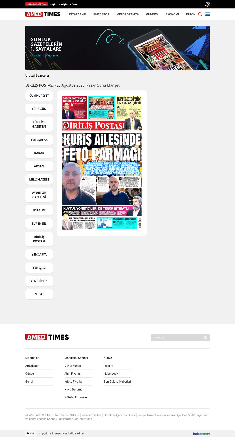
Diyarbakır (32, 358)
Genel (29, 381)
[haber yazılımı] (201, 433)
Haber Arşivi (111, 373)
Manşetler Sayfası (76, 358)
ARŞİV (53, 4)
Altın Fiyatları (73, 373)
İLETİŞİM (63, 4)
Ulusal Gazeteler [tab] (37, 76)
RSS (31, 433)
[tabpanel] (117, 192)
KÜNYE (73, 4)
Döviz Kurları (72, 366)
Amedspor (32, 366)
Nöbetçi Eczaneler (76, 397)
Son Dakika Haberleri (117, 381)
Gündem (30, 373)
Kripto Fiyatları (73, 381)
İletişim (108, 366)
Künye (108, 358)
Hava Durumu (73, 389)
